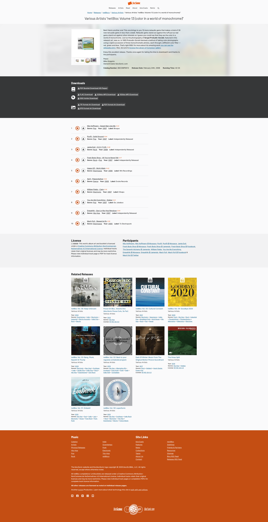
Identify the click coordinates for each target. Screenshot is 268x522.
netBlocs (106, 456)
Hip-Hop (74, 450)
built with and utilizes (139, 490)
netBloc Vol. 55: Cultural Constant (149, 309)
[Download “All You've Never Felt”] (83, 160)
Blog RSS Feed (173, 456)
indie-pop (95, 319)
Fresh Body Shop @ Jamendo (158, 246)
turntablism (115, 372)
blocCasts (140, 442)
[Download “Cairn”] (83, 192)
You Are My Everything (172, 249)
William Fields (156, 249)
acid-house (156, 319)
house (151, 321)
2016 (173, 364)
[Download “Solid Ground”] (83, 139)
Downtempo (107, 445)
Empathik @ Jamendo (149, 252)
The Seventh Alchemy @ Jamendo (136, 249)
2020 (173, 315)
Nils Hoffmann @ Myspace (145, 243)
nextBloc (170, 442)
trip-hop (121, 418)
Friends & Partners (174, 448)
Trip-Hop (106, 453)
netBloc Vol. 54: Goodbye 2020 (180, 309)
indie (88, 317)
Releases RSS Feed (174, 459)
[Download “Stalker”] (83, 202)
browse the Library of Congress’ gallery (145, 48)
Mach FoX (163, 252)
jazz (94, 416)
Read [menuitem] (128, 8)
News (138, 448)
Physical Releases (78, 448)
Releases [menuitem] (112, 8)
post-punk (115, 370)
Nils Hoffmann (128, 243)
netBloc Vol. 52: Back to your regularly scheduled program (114, 358)
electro (78, 321)
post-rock (88, 418)
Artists (73, 445)
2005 (107, 181)
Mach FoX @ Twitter (131, 255)
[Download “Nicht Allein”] (83, 170)
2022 (77, 315)
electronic (97, 192)
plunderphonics (185, 319)
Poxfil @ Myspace (170, 243)
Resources (171, 450)
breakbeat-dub (145, 319)
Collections (140, 450)
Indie (104, 442)
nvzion (80, 490)
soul (85, 416)
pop (94, 128)
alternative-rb (121, 368)
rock (95, 150)
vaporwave (153, 317)
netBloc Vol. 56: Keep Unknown (83, 309)
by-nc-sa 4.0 (114, 322)
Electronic (107, 450)
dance (95, 181)
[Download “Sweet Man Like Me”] (83, 128)
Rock (73, 456)
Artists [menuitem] (120, 8)
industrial (74, 319)
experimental (82, 372)
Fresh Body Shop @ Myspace (134, 246)
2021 (141, 315)
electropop (97, 171)
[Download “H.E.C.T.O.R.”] (83, 149)
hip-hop (96, 213)
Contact (139, 459)
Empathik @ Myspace (131, 252)
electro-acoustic (84, 319)
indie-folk (106, 372)
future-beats (123, 421)
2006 (110, 171)
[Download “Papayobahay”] (83, 181)
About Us (139, 456)
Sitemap (170, 453)
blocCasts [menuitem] (144, 8)
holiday (183, 366)
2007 (105, 128)
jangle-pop (81, 370)
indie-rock (127, 416)
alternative (171, 321)
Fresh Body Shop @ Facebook (183, 246)
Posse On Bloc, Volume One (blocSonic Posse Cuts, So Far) (115, 310)
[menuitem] (158, 8)
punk (175, 317)
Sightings (170, 445)
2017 (141, 366)
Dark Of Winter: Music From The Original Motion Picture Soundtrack (150, 358)
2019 (109, 366)
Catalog (74, 442)
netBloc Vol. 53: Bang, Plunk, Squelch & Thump (82, 358)
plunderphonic (174, 319)
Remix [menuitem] (152, 8)
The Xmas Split (174, 357)
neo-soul (88, 368)
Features (139, 445)
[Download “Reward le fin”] (83, 223)
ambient (149, 368)
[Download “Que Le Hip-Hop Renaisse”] (83, 213)
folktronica (180, 321)
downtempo (81, 317)
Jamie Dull (182, 243)
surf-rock (92, 372)
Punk (104, 448)
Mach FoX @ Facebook (177, 252)
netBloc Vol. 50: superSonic (114, 408)
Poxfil (159, 243)
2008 (106, 150)
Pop (72, 453)
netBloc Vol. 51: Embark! (81, 408)
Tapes (138, 453)
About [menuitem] (134, 8)
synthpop (96, 368)
